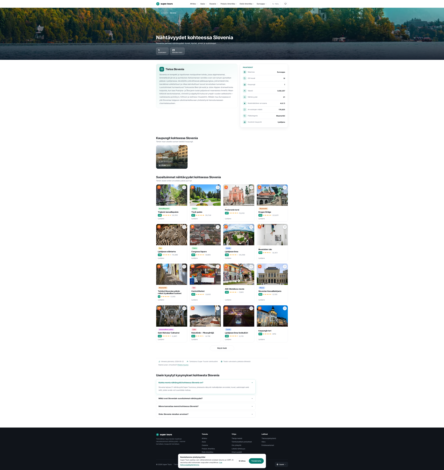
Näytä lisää (222, 348)
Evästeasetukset (268, 445)
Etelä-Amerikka (246, 4)
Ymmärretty (256, 461)
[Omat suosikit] (285, 3)
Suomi (281, 464)
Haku (277, 4)
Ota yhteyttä (236, 445)
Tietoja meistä (237, 438)
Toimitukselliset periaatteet (242, 442)
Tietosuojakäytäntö (269, 438)
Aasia (202, 4)
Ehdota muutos (182, 365)
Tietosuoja (177, 464)
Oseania (212, 4)
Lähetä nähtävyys (238, 449)
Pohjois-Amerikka (228, 4)
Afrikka (193, 4)
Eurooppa (261, 4)
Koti (157, 13)
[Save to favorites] (184, 187)
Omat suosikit (237, 452)
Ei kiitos (242, 461)
